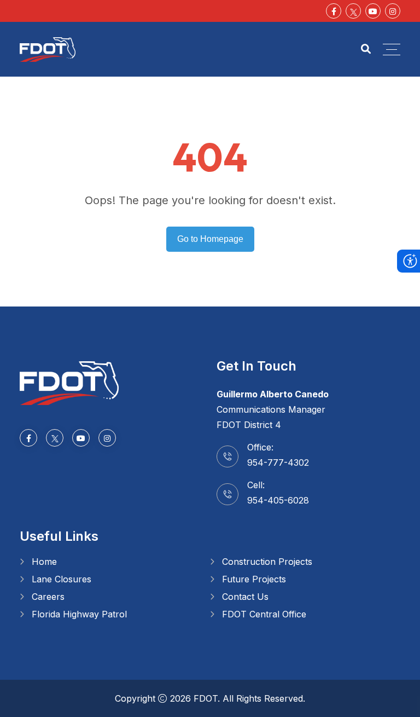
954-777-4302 (278, 462)
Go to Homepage (210, 239)
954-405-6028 (278, 500)
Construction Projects (267, 561)
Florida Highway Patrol (79, 614)
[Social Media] (353, 11)
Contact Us (245, 596)
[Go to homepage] (69, 382)
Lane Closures (61, 579)
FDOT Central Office (264, 614)
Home (44, 561)
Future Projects (254, 579)
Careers (48, 596)
